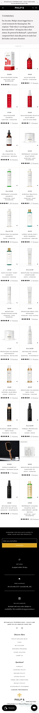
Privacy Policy (19, 683)
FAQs (19, 642)
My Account (19, 645)
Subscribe (19, 545)
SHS (31, 704)
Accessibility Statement (19, 686)
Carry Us (19, 655)
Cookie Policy (19, 676)
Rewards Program (19, 649)
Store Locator (19, 652)
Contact (19, 666)
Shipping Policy (19, 670)
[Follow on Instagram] (22, 628)
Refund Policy (19, 673)
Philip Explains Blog (20, 639)
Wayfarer (26, 704)
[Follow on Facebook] (17, 628)
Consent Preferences (19, 690)
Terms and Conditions (19, 680)
